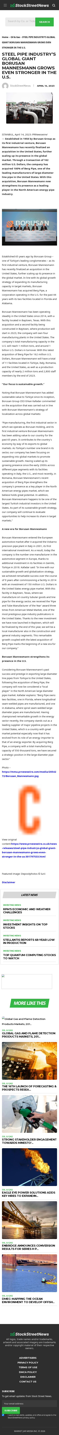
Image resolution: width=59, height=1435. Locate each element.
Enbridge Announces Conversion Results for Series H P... (28, 1247)
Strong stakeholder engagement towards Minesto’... (29, 1141)
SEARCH (44, 21)
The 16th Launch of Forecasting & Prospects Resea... (29, 1088)
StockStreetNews (20, 85)
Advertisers (28, 1357)
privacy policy (29, 1418)
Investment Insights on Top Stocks (25, 926)
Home (5, 37)
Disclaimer (8, 882)
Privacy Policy (28, 1362)
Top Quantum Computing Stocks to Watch (29, 957)
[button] (5, 5)
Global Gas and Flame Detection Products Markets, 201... (28, 1035)
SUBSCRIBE (10, 1410)
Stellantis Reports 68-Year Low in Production (29, 941)
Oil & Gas (15, 37)
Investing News (12, 905)
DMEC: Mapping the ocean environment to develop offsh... (28, 1300)
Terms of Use (28, 1367)
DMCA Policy (28, 1372)
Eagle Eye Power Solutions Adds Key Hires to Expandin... (28, 1194)
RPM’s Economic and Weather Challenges (26, 911)
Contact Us (27, 1381)
